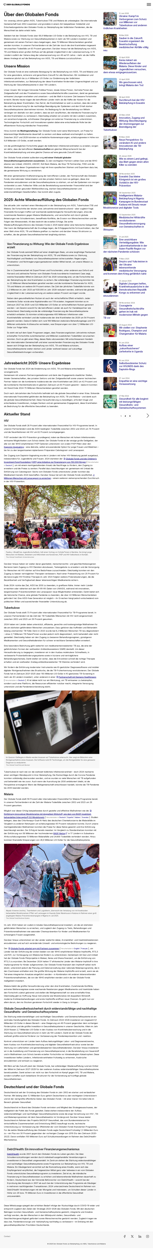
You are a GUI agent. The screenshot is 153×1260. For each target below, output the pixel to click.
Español (70, 817)
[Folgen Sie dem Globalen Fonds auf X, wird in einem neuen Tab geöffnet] (130, 1236)
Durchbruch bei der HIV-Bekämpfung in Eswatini (132, 101)
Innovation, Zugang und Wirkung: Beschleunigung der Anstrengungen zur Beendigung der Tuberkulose (124, 123)
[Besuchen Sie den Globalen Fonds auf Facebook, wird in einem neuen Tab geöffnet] (122, 1236)
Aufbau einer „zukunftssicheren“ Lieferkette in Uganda (131, 348)
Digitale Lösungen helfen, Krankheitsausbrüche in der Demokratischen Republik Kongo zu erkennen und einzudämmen (126, 289)
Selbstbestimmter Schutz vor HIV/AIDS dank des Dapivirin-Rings (132, 366)
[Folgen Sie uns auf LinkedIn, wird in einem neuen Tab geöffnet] (137, 1236)
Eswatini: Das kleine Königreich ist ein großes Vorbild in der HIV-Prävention (132, 181)
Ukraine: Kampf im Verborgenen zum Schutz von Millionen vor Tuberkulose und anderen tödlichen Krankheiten (125, 22)
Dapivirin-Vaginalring (14, 447)
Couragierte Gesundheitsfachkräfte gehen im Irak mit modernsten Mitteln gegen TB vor (125, 311)
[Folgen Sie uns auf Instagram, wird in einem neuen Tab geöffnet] (145, 1236)
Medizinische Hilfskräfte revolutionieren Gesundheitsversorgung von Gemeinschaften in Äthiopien (124, 223)
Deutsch (9, 465)
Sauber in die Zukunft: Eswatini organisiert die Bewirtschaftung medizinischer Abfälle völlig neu (125, 44)
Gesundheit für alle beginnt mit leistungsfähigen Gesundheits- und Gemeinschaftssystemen (133, 403)
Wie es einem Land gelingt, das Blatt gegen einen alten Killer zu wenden (134, 161)
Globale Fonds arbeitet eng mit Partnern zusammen (35, 948)
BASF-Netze (59, 833)
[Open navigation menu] (149, 4)
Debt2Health (13, 1154)
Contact (7, 1236)
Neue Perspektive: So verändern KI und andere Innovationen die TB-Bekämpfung (132, 144)
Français (84, 949)
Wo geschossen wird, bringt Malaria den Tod (131, 84)
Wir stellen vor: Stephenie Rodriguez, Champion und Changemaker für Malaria (133, 330)
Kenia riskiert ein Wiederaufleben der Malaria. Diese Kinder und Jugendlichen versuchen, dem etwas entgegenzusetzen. (124, 66)
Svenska (85, 817)
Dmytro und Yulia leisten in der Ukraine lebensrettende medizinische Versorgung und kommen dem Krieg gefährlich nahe (125, 267)
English (76, 949)
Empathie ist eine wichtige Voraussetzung (133, 382)
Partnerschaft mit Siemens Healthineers (77, 677)
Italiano (77, 817)
